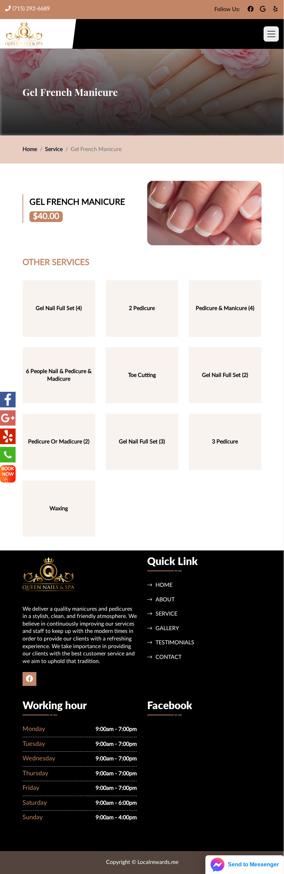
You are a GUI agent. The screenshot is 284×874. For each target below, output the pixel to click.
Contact (168, 657)
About (165, 599)
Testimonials (175, 642)
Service (54, 149)
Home (30, 149)
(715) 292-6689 (31, 8)
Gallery (167, 628)
